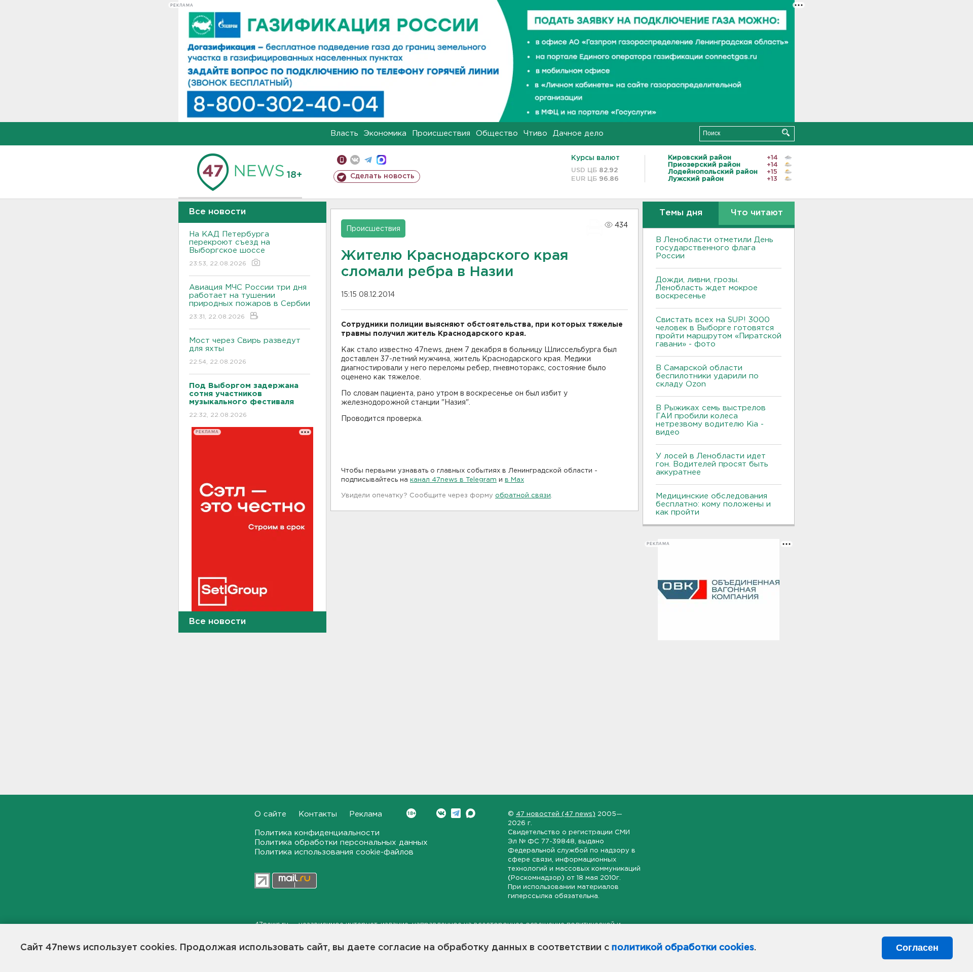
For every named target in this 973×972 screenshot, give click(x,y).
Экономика (385, 133)
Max (470, 813)
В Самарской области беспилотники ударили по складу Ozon (707, 376)
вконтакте (355, 160)
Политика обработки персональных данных (341, 842)
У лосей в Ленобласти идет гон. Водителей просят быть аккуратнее (712, 464)
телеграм (368, 160)
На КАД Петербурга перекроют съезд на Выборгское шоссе (229, 248)
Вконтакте (441, 813)
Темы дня (680, 213)
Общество (497, 133)
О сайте (270, 814)
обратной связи (523, 495)
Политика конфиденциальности (317, 833)
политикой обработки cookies (683, 948)
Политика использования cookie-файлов (334, 852)
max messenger (381, 160)
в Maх (514, 480)
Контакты (317, 814)
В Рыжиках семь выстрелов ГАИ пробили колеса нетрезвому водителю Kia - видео (711, 420)
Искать (786, 132)
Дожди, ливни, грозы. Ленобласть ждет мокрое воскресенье (707, 288)
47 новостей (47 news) (555, 814)
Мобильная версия (342, 160)
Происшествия (441, 133)
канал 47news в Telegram (453, 480)
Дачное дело (578, 133)
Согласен (917, 948)
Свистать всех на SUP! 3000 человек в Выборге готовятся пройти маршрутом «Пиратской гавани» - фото (718, 332)
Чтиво (535, 133)
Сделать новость (382, 176)
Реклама (365, 814)
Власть (344, 133)
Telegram (456, 813)
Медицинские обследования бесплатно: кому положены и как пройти (713, 504)
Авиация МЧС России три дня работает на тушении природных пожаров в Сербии (249, 302)
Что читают (757, 213)
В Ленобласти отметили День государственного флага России (714, 248)
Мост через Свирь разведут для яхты (245, 351)
